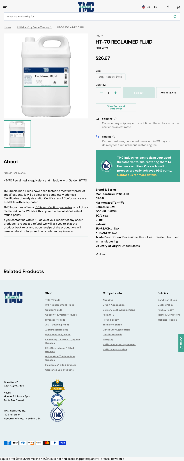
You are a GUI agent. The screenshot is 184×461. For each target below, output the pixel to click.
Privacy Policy (166, 309)
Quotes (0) (181, 343)
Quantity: (101, 84)
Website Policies (167, 319)
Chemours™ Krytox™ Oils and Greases (62, 341)
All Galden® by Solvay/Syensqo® (34, 27)
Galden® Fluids (53, 309)
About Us (108, 300)
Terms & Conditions (169, 314)
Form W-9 (108, 314)
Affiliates (108, 339)
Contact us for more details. (137, 175)
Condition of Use (167, 300)
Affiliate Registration (115, 349)
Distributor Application (116, 329)
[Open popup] (115, 119)
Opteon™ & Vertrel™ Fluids (61, 314)
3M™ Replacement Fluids (59, 304)
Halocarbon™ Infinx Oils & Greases (60, 358)
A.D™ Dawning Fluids (57, 324)
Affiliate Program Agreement (119, 344)
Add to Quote (168, 92)
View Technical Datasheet (116, 107)
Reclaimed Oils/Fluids (57, 334)
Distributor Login (112, 334)
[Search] (175, 17)
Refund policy (111, 319)
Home (7, 27)
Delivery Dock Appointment (119, 309)
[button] (5, 7)
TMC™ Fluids (52, 300)
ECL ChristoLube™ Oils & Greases (59, 350)
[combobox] (92, 16)
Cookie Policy (165, 304)
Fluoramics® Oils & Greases (60, 364)
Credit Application (114, 304)
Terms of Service (112, 324)
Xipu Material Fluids (56, 329)
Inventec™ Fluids (55, 319)
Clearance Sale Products (59, 369)
